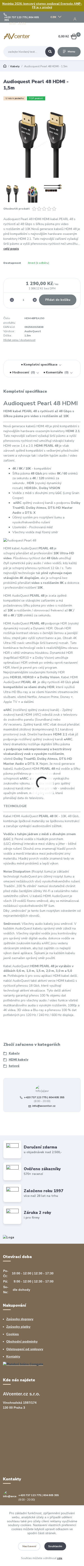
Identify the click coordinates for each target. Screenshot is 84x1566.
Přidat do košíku (57, 300)
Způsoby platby (18, 1326)
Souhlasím (55, 1546)
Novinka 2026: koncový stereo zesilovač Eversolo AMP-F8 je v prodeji (42, 6)
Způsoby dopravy (19, 1319)
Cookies (12, 1334)
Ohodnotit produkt (16, 208)
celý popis (11, 249)
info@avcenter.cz (44, 1106)
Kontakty (13, 1356)
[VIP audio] (8, 1237)
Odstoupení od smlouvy (24, 1349)
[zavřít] (78, 4)
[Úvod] (16, 36)
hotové (14, 1066)
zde (59, 1558)
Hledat (50, 52)
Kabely (14, 66)
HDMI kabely (18, 1060)
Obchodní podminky (22, 1341)
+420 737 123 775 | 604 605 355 (21, 19)
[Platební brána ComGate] (23, 1364)
